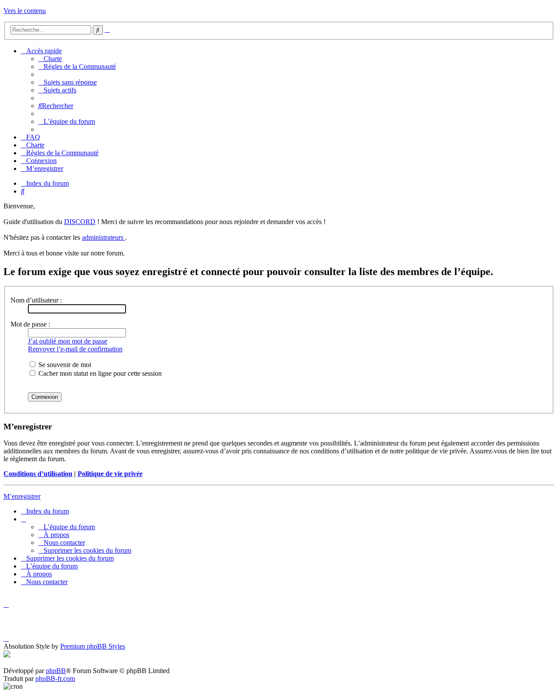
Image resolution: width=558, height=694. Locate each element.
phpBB (56, 670)
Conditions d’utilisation (37, 473)
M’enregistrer (22, 496)
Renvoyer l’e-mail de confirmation (75, 349)
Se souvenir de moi (64, 364)
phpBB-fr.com (55, 678)
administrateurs (103, 237)
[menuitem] (50, 58)
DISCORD (79, 221)
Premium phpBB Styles (92, 646)
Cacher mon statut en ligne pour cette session (99, 373)
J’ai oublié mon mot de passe (67, 341)
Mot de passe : (30, 324)
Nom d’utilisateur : (36, 300)
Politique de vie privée (110, 473)
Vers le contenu (24, 10)
